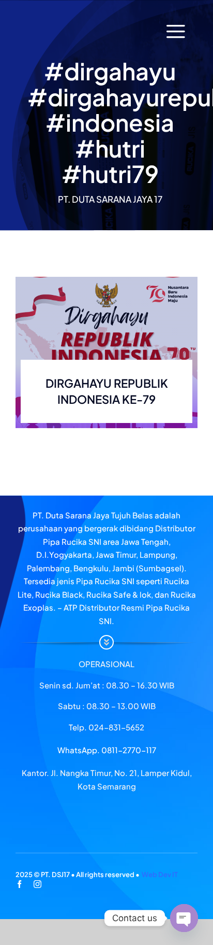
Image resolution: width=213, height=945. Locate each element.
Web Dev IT (160, 874)
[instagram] (37, 884)
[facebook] (19, 884)
